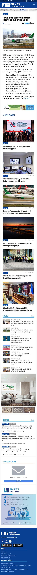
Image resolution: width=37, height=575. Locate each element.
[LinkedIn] (25, 23)
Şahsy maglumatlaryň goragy (8, 555)
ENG (24, 1)
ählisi (32, 316)
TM (28, 1)
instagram (6, 541)
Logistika (5, 14)
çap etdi (26, 98)
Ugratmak (18, 481)
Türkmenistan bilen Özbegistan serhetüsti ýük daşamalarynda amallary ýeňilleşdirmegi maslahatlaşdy (17, 309)
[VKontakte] (27, 23)
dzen (10, 541)
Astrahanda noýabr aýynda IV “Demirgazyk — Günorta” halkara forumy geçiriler (17, 147)
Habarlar (5, 316)
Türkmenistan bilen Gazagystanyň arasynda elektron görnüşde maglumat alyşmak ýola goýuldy (16, 180)
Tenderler (6, 420)
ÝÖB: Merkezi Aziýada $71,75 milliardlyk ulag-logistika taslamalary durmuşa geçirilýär (17, 244)
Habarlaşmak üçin (5, 557)
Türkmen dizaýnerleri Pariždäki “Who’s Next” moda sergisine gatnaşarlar (21, 355)
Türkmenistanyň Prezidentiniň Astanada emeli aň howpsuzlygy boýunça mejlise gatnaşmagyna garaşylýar (22, 332)
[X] (23, 23)
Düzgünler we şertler (6, 554)
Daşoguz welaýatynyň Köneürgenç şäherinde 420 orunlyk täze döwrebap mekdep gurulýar (22, 348)
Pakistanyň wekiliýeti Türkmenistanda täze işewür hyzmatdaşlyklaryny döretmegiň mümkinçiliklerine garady (22, 323)
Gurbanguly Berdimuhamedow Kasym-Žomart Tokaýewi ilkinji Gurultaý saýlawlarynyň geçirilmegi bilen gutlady (21, 340)
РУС (32, 1)
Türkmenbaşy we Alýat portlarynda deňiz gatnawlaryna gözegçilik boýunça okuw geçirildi (17, 277)
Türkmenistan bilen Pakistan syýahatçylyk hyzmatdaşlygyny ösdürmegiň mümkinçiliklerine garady (21, 362)
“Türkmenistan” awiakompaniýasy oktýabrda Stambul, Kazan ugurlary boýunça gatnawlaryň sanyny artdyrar (17, 212)
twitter (2, 541)
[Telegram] (29, 23)
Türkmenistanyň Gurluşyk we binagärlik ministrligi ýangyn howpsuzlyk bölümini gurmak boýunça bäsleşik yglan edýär (16, 450)
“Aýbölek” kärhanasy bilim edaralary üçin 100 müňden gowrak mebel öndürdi (21, 370)
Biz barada (4, 552)
